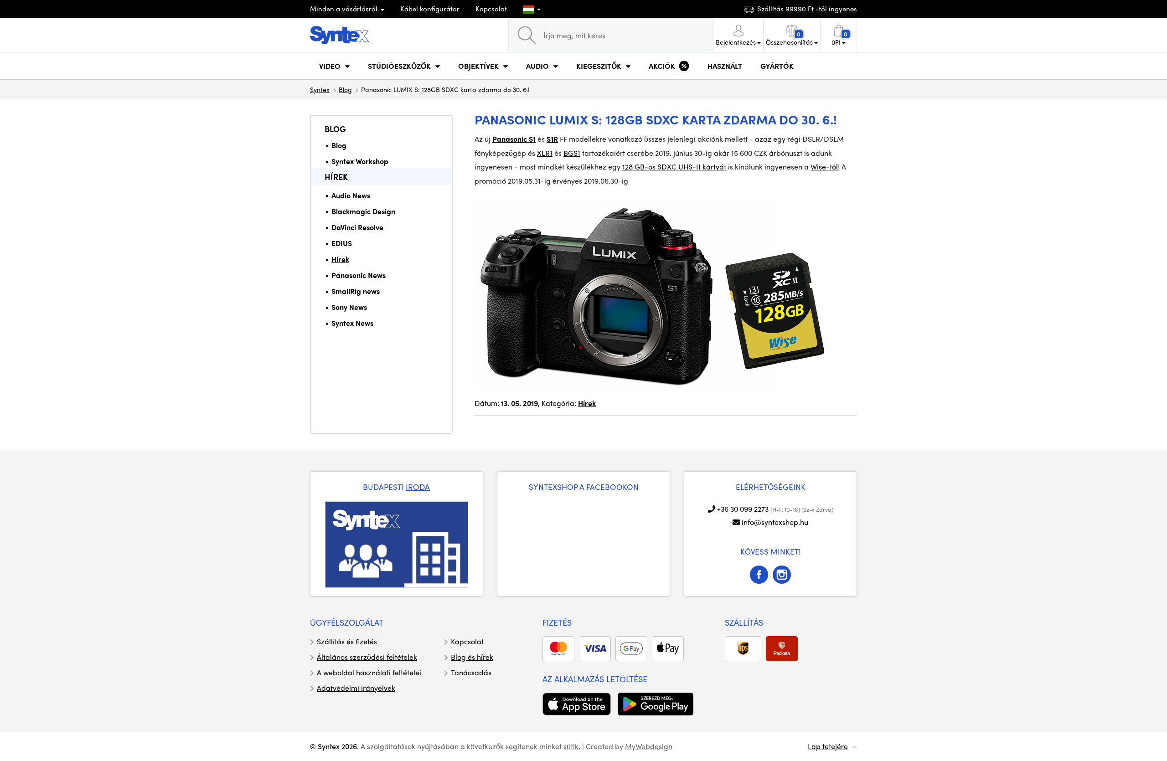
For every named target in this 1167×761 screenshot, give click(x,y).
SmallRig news (355, 291)
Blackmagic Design (363, 211)
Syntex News (352, 323)
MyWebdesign (648, 746)
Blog (345, 89)
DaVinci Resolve (357, 227)
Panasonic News (358, 275)
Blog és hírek (472, 657)
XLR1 (545, 153)
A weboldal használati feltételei (369, 672)
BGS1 (571, 153)
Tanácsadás (471, 672)
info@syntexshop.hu (775, 522)
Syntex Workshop (359, 161)
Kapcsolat (491, 9)
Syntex (320, 89)
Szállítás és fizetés (347, 641)
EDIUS (341, 243)
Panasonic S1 (514, 139)
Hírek (336, 176)
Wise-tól (824, 166)
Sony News (349, 307)
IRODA (418, 486)
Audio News (350, 195)
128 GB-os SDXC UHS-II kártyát (674, 166)
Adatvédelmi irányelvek (356, 688)
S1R (552, 139)
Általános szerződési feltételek (367, 657)
